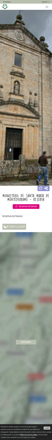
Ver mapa (26, 342)
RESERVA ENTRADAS (28, 206)
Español (45, 2)
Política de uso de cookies (28, 435)
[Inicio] (6, 7)
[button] (40, 188)
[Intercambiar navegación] (47, 7)
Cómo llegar (16, 226)
